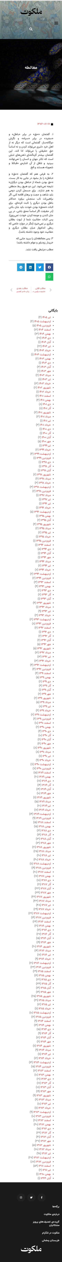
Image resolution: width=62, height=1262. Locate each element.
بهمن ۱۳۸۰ (45, 1174)
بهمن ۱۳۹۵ (45, 516)
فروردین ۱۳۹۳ (43, 624)
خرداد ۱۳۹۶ (45, 508)
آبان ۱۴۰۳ (46, 367)
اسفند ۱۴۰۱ (45, 396)
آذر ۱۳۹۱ (47, 686)
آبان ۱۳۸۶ (46, 938)
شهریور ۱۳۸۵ (44, 996)
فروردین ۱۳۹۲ (43, 669)
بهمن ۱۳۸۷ (45, 876)
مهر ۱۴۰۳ (46, 371)
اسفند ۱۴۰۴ (45, 330)
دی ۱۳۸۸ (46, 831)
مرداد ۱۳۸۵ (45, 1000)
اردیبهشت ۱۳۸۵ (42, 1013)
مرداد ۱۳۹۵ (45, 528)
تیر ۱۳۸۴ (46, 1054)
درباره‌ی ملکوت (51, 1214)
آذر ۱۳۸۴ (46, 1033)
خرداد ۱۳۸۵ (45, 1009)
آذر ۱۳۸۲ (46, 1133)
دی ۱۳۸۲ (46, 1129)
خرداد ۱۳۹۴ (45, 570)
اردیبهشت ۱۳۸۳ (42, 1112)
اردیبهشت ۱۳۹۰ (42, 764)
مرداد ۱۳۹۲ (45, 653)
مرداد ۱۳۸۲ (45, 1149)
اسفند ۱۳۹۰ (45, 723)
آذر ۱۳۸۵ (46, 984)
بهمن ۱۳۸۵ (45, 975)
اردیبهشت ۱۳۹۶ (42, 512)
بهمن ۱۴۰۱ (45, 400)
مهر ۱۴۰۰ (46, 441)
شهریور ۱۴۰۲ (44, 388)
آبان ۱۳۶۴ (46, 1178)
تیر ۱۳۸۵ (46, 1004)
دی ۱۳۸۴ (46, 1029)
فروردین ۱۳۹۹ (44, 458)
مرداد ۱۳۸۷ (45, 901)
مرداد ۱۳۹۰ (45, 752)
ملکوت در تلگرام (50, 1233)
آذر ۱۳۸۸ (46, 835)
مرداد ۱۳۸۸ (45, 851)
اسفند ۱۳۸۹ (44, 773)
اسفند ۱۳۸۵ (44, 971)
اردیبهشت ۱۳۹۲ (42, 665)
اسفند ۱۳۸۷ (44, 872)
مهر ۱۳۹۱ (46, 694)
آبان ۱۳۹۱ (46, 690)
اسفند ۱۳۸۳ (44, 1071)
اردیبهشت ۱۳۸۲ (42, 1158)
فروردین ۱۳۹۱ (44, 719)
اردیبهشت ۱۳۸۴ (42, 1062)
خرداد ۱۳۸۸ (45, 860)
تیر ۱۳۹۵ (46, 533)
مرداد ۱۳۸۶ (45, 951)
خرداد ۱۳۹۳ (45, 615)
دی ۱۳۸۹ (46, 781)
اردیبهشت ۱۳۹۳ (42, 619)
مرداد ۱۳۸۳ (45, 1100)
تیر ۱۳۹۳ (46, 611)
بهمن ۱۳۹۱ (45, 677)
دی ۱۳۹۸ (46, 462)
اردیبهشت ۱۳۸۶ (42, 963)
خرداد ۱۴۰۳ (45, 384)
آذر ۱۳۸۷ (46, 884)
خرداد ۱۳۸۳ (44, 1108)
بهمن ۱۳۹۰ (45, 727)
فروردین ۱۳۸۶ (43, 967)
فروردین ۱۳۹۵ (43, 541)
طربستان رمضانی (50, 1240)
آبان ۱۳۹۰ (46, 740)
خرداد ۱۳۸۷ (45, 909)
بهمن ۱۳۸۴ (45, 1025)
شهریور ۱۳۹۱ (44, 698)
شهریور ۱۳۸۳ (44, 1095)
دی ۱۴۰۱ (47, 404)
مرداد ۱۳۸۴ (45, 1050)
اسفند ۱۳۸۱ (45, 1166)
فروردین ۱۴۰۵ (44, 326)
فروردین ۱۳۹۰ (44, 768)
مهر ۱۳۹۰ (46, 744)
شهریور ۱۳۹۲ (44, 648)
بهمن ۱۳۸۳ (45, 1075)
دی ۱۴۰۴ (46, 338)
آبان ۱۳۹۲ (46, 640)
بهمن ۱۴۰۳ (45, 359)
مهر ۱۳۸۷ (46, 893)
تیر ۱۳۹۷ (46, 499)
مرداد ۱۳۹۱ (45, 702)
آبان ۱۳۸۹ (46, 789)
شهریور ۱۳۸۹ (44, 797)
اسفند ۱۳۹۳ (44, 582)
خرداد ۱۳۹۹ (45, 450)
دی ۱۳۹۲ (46, 632)
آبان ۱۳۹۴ (46, 553)
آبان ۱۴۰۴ (46, 342)
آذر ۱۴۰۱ (47, 408)
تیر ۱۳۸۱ (47, 1170)
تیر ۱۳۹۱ (47, 706)
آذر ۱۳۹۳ (46, 595)
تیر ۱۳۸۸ (46, 855)
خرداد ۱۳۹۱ (45, 711)
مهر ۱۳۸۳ (45, 1091)
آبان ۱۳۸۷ (46, 889)
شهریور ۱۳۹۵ (44, 524)
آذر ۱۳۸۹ (46, 785)
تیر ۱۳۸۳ (46, 1104)
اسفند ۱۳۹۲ (44, 628)
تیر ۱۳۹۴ (46, 566)
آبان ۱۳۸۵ (46, 988)
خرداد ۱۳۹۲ (45, 661)
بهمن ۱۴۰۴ (45, 334)
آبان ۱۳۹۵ (46, 520)
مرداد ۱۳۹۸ (45, 479)
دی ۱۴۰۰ (47, 429)
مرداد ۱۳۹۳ (45, 607)
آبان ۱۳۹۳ (46, 599)
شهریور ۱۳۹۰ (44, 748)
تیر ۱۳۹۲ (46, 657)
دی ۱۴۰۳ (46, 363)
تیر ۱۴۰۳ (46, 379)
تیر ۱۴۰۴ (46, 346)
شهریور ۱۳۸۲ (44, 1145)
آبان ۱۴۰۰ (46, 437)
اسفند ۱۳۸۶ (44, 922)
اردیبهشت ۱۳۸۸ (42, 864)
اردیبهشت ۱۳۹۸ (42, 487)
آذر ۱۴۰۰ (47, 433)
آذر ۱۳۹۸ (46, 466)
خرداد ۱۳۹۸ (45, 483)
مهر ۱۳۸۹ (46, 793)
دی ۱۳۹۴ (46, 549)
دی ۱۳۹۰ (46, 731)
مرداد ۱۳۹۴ (45, 562)
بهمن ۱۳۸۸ (45, 826)
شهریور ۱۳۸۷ (44, 897)
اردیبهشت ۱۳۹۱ (43, 715)
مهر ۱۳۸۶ (46, 942)
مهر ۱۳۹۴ (46, 557)
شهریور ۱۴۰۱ (44, 412)
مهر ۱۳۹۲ (46, 644)
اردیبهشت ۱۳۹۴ (42, 574)
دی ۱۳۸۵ (46, 980)
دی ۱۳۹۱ (47, 682)
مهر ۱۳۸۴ (46, 1042)
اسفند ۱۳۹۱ (45, 673)
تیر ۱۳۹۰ (47, 756)
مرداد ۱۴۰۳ (45, 375)
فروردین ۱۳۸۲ (43, 1162)
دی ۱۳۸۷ (46, 880)
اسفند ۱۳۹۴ (44, 545)
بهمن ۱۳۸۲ (45, 1124)
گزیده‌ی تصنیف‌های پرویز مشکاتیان (46, 1223)
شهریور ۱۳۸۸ (44, 847)
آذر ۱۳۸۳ (46, 1083)
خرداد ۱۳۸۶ (45, 959)
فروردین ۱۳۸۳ (43, 1116)
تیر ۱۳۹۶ (46, 504)
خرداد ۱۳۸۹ (45, 810)
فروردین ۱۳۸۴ (43, 1067)
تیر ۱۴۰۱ (47, 421)
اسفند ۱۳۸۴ (44, 1021)
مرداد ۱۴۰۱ (45, 417)
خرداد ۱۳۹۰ (45, 760)
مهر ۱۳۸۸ (46, 843)
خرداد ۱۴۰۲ (45, 392)
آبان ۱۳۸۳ (45, 1087)
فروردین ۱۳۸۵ (43, 1017)
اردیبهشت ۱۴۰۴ (42, 355)
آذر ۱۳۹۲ (46, 636)
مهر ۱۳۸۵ (46, 992)
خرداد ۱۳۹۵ (45, 537)
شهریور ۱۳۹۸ (44, 475)
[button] (56, 23)
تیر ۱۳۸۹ (46, 806)
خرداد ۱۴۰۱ (45, 425)
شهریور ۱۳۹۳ (44, 603)
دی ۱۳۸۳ (46, 1079)
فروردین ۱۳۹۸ (43, 491)
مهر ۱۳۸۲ (46, 1141)
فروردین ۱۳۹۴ (43, 578)
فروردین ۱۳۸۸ (43, 868)
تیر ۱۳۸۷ (46, 905)
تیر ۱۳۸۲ (46, 1153)
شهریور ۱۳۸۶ (44, 946)
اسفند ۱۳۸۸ (44, 822)
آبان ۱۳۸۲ (46, 1137)
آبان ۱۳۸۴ (46, 1038)
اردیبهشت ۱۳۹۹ (42, 454)
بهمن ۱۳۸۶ (45, 926)
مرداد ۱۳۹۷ (45, 495)
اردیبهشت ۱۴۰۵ (42, 321)
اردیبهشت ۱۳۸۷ (42, 913)
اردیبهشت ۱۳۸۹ (42, 814)
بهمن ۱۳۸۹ (45, 777)
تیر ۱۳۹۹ (46, 446)
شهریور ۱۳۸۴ (44, 1046)
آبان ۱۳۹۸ (46, 470)
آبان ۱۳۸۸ (46, 839)
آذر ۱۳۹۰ (47, 735)
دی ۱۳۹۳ (46, 590)
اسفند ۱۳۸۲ (44, 1120)
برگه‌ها (55, 1207)
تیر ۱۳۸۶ (46, 955)
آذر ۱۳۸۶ (46, 934)
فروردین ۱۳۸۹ (43, 818)
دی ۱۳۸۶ (46, 930)
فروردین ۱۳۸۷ (43, 917)
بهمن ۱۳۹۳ (45, 586)
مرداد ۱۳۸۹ (45, 802)
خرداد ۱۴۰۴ (45, 350)
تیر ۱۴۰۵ (46, 317)
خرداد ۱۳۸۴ (45, 1058)
